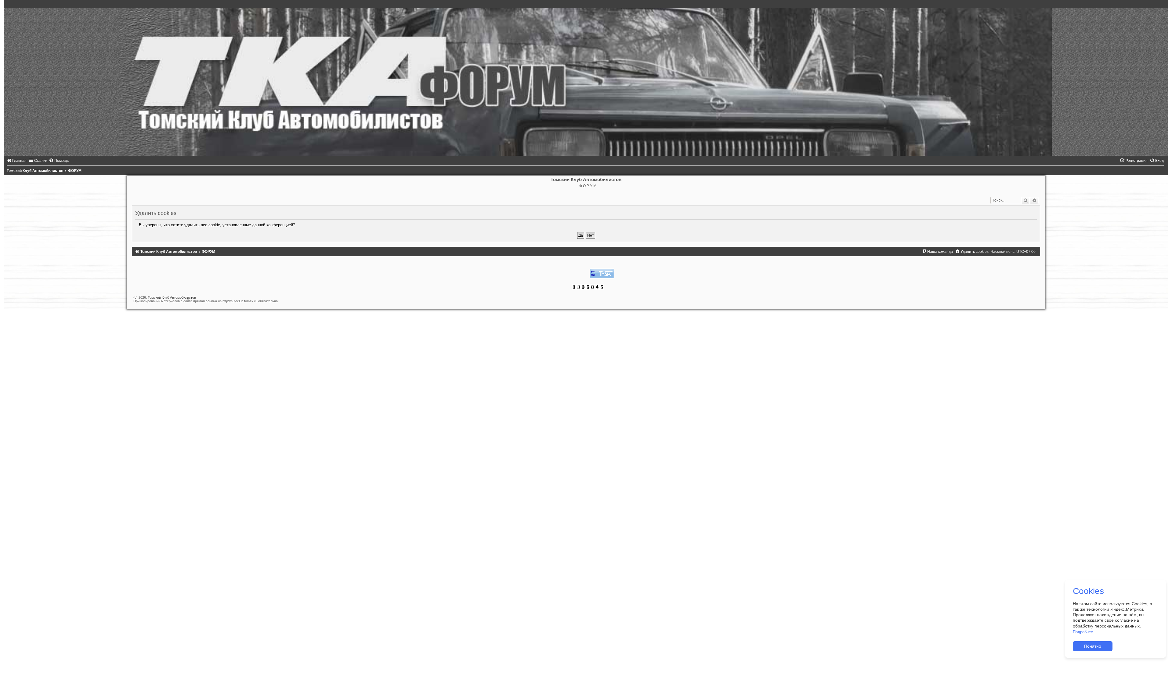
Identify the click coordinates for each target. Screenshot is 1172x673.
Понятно (1092, 646)
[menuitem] (17, 160)
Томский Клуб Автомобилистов (172, 297)
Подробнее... (1085, 632)
